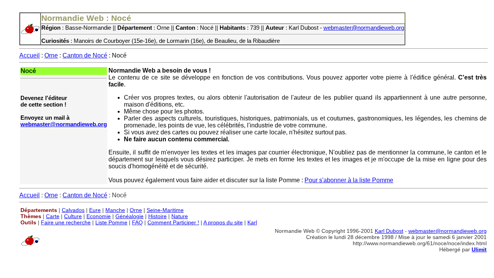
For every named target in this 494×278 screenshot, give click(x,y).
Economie (98, 216)
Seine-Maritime (165, 210)
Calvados (73, 210)
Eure (95, 210)
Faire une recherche (66, 222)
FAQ (137, 222)
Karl (252, 222)
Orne (51, 55)
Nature (179, 216)
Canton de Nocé (85, 55)
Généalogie (129, 216)
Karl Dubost (389, 231)
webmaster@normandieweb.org (363, 27)
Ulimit (479, 249)
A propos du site (223, 222)
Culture (73, 216)
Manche (115, 210)
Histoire (157, 216)
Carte (52, 216)
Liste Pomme (111, 222)
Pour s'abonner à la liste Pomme (349, 180)
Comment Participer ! (173, 222)
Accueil (29, 55)
